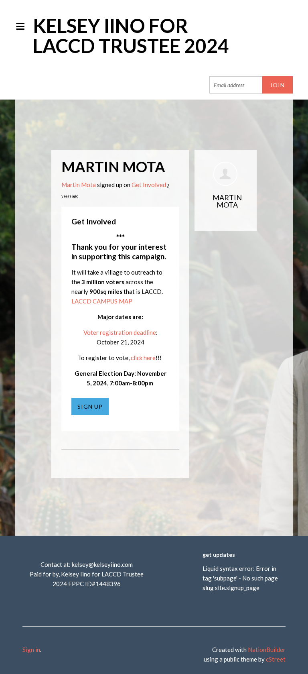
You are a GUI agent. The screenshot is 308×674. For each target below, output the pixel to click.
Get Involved (149, 184)
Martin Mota (78, 184)
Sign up (90, 406)
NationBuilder (267, 649)
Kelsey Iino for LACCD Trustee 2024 (131, 35)
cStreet (276, 659)
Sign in (31, 649)
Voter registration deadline (119, 332)
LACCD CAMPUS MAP (101, 301)
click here (143, 357)
